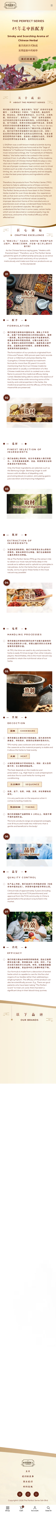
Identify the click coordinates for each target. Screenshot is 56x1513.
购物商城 (28, 1487)
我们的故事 (28, 1476)
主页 (28, 1471)
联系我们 (28, 1482)
